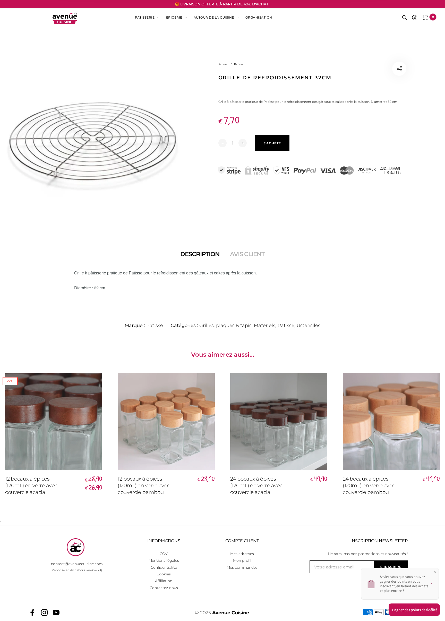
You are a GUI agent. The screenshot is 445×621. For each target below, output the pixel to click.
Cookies (164, 574)
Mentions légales (164, 560)
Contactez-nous (164, 587)
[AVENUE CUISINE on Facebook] (32, 612)
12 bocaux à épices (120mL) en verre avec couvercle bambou (144, 485)
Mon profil (242, 560)
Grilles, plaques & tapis (225, 325)
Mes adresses (242, 553)
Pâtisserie (145, 17)
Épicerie (174, 17)
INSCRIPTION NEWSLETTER (379, 540)
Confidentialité (164, 567)
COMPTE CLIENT (242, 540)
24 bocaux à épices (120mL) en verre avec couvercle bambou (369, 485)
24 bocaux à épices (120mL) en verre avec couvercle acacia (256, 485)
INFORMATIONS (163, 540)
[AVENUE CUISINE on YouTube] (56, 612)
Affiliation (163, 580)
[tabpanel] (92, 141)
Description (200, 254)
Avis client (247, 254)
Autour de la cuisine (214, 17)
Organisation (258, 17)
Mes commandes (242, 567)
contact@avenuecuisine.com (77, 563)
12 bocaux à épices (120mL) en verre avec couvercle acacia (31, 485)
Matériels (264, 325)
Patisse (154, 325)
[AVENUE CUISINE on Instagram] (44, 612)
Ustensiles (308, 325)
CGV (164, 553)
